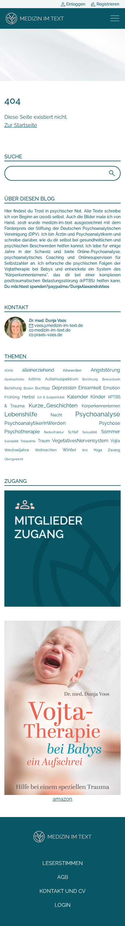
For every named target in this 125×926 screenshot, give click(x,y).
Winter (69, 449)
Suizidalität (11, 441)
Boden (28, 388)
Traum (44, 440)
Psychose (109, 423)
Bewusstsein (111, 379)
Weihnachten (46, 450)
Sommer (110, 431)
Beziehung (13, 388)
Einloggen (75, 4)
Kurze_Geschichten (53, 405)
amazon (62, 799)
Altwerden (72, 370)
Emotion (111, 388)
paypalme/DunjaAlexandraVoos (78, 286)
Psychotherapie (22, 431)
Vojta (115, 440)
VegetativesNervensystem (80, 440)
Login (63, 905)
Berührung (90, 379)
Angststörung (105, 370)
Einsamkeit (89, 388)
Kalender (77, 397)
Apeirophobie (14, 379)
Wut (85, 450)
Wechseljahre (16, 450)
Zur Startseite (20, 125)
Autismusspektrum (61, 379)
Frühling (11, 397)
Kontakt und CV (62, 891)
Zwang (114, 450)
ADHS (8, 370)
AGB (62, 877)
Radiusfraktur (54, 432)
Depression (64, 388)
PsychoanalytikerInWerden (35, 423)
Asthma (34, 379)
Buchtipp (42, 388)
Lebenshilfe (20, 414)
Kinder (98, 397)
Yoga (97, 449)
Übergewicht (13, 459)
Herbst (28, 396)
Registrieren (107, 4)
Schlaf (73, 432)
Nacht (56, 415)
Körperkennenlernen (101, 406)
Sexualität (89, 432)
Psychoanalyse (97, 414)
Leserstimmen (62, 863)
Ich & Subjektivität (51, 397)
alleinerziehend (38, 370)
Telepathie (27, 441)
